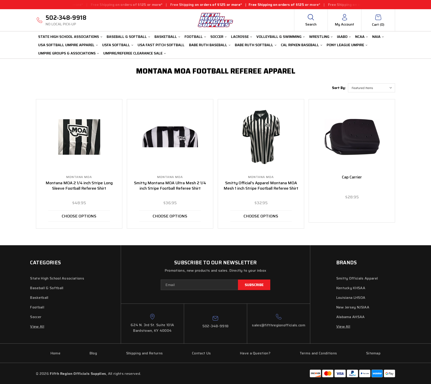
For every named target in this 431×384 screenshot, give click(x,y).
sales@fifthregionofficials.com (278, 325)
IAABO (342, 36)
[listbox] (371, 87)
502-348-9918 (66, 20)
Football (194, 36)
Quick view (79, 137)
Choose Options (79, 216)
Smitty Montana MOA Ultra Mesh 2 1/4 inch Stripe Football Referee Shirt (170, 185)
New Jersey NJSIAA (352, 307)
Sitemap (373, 353)
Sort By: (339, 88)
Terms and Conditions (318, 353)
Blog (93, 353)
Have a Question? (255, 353)
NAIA (376, 36)
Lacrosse (240, 36)
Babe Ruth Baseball (208, 45)
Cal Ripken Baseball (300, 45)
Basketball (165, 36)
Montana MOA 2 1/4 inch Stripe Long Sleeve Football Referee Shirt (79, 185)
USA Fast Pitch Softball (161, 45)
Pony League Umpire (345, 45)
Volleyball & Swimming (278, 36)
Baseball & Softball (127, 36)
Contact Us (201, 353)
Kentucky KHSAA (350, 288)
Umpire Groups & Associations (67, 53)
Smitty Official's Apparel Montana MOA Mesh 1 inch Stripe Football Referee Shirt (261, 185)
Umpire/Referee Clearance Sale (133, 53)
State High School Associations (68, 36)
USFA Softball (116, 45)
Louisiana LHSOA (350, 297)
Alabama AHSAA (350, 317)
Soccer (216, 36)
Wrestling (319, 36)
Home (55, 353)
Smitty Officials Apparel (357, 278)
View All (37, 326)
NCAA (360, 36)
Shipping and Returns (144, 353)
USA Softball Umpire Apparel (66, 45)
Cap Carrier (352, 177)
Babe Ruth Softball (254, 45)
